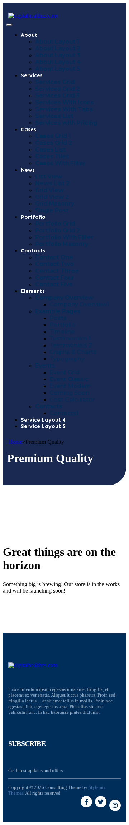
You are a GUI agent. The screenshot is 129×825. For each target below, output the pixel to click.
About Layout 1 (57, 41)
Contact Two (54, 264)
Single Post (51, 210)
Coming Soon (69, 392)
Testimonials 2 (70, 345)
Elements (33, 291)
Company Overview (64, 297)
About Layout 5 (57, 68)
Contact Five (54, 284)
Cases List (50, 149)
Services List (54, 116)
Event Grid (64, 372)
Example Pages (58, 311)
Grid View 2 (52, 196)
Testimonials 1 (70, 338)
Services (32, 75)
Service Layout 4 (43, 420)
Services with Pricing (66, 122)
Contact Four (54, 277)
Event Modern (70, 386)
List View (48, 176)
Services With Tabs (64, 109)
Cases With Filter (60, 163)
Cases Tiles (52, 156)
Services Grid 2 (57, 88)
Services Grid (55, 82)
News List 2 (52, 183)
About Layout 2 (57, 48)
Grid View (49, 190)
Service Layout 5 (43, 426)
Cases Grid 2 (53, 142)
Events (45, 365)
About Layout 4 (58, 62)
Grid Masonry (54, 203)
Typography (67, 358)
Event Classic (68, 379)
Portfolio (33, 217)
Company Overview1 (79, 304)
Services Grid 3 (57, 95)
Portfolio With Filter (64, 237)
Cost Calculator (72, 399)
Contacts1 (63, 413)
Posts (58, 318)
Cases (28, 129)
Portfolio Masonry (61, 244)
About (29, 35)
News (28, 170)
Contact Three (57, 270)
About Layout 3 (57, 55)
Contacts (33, 250)
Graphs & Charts (72, 352)
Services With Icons (64, 102)
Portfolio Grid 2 (57, 230)
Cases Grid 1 (53, 136)
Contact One (54, 257)
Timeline (62, 331)
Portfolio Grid (55, 223)
